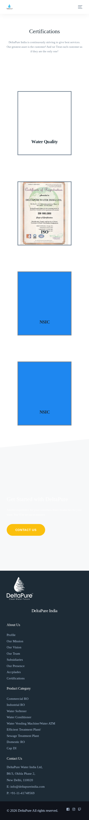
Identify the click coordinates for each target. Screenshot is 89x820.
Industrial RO (16, 705)
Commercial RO (18, 698)
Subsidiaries (15, 659)
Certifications (16, 678)
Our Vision (14, 647)
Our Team (13, 653)
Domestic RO (16, 742)
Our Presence (16, 666)
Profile (11, 635)
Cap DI (11, 748)
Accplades (14, 672)
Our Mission (15, 641)
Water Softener (17, 711)
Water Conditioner (19, 717)
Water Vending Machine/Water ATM (31, 723)
